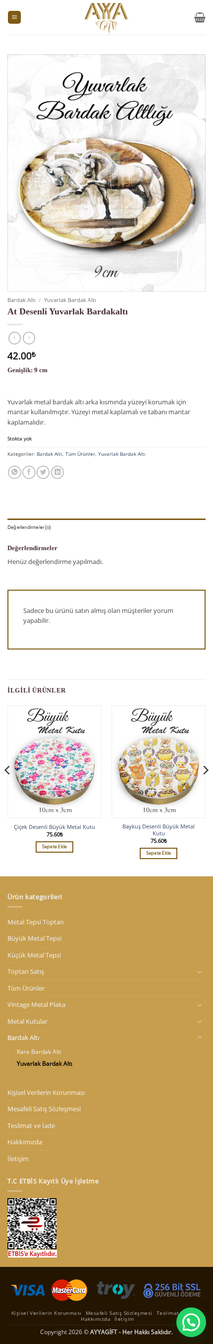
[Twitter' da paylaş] (43, 472)
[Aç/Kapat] (200, 972)
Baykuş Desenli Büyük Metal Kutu (158, 830)
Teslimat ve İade (31, 1125)
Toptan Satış (25, 971)
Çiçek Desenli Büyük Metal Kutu (54, 827)
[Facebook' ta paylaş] (28, 472)
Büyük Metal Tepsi (34, 938)
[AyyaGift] (106, 17)
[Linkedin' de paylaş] (57, 472)
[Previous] (8, 789)
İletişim (18, 1158)
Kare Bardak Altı (39, 1051)
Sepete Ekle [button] (54, 847)
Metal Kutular (27, 1021)
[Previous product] (29, 338)
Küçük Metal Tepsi (34, 955)
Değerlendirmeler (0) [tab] (29, 527)
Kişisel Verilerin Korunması (46, 1092)
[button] (14, 17)
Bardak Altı (21, 299)
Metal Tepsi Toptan (35, 921)
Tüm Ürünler (80, 453)
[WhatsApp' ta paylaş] (14, 472)
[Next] (205, 789)
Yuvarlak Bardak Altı (70, 299)
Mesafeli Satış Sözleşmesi (44, 1108)
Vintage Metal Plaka (36, 1004)
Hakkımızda (24, 1141)
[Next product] (14, 338)
